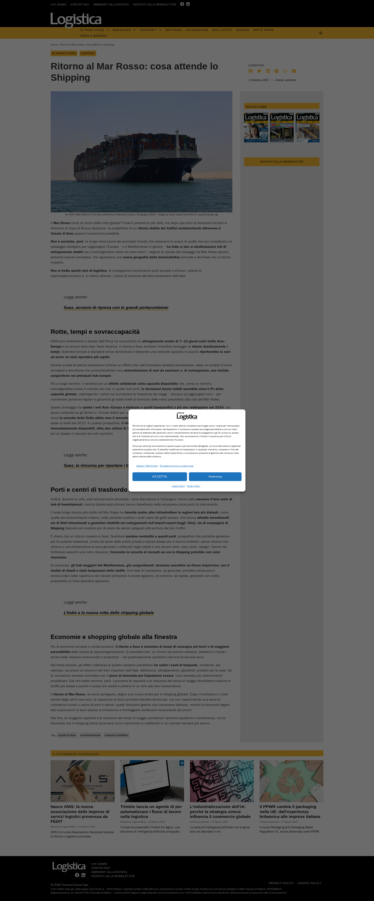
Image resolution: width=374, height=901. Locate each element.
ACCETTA (159, 476)
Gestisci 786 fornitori (147, 465)
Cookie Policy (178, 486)
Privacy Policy (193, 486)
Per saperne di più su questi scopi (176, 465)
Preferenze (215, 476)
